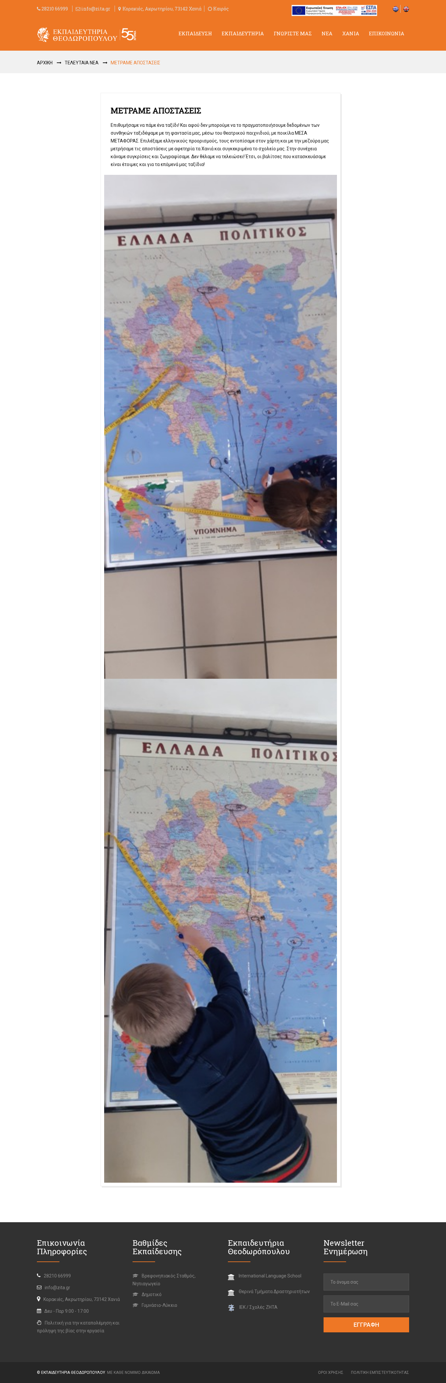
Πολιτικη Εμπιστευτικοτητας (380, 1372)
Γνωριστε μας (293, 33)
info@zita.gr (95, 9)
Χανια (350, 33)
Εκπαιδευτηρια (243, 33)
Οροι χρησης (330, 1372)
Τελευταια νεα (82, 62)
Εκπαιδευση (195, 33)
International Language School (270, 1275)
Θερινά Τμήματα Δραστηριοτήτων (274, 1291)
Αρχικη (45, 62)
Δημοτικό (151, 1294)
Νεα (327, 33)
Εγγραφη (366, 1324)
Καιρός (220, 9)
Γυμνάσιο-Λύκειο (159, 1305)
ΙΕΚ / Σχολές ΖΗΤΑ (258, 1307)
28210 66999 (54, 9)
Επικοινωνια (386, 33)
